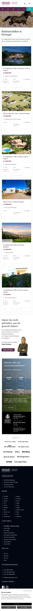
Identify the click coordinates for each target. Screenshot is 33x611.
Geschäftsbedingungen (9, 480)
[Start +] (10, 3)
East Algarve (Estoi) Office (10, 539)
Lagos (17, 503)
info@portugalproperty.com (10, 577)
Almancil (6, 498)
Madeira (6, 507)
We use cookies (6, 592)
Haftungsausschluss (8, 484)
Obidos (18, 507)
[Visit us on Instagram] (7, 587)
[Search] (29, 9)
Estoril (17, 500)
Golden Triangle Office (9, 532)
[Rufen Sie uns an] (25, 3)
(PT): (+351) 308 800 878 (9, 574)
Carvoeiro (18, 498)
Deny (8, 607)
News (5, 560)
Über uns (6, 553)
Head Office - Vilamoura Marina (11, 526)
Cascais (5, 500)
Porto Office (7, 530)
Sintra (5, 514)
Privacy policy (27, 590)
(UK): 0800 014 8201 (8, 569)
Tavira (17, 514)
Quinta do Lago (20, 509)
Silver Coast (6, 512)
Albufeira (6, 496)
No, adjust (24, 607)
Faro (5, 503)
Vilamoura (18, 516)
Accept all (16, 604)
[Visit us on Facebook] (3, 587)
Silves (17, 512)
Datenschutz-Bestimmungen (11, 482)
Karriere (6, 558)
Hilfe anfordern (8, 350)
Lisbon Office (7, 528)
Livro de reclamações (9, 486)
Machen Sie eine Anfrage (22, 63)
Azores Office (7, 544)
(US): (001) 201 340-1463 (9, 572)
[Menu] (29, 3)
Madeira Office (7, 541)
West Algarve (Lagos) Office (10, 535)
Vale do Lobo (7, 516)
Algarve (18, 496)
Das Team (6, 555)
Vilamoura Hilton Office (9, 537)
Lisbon (5, 505)
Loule (17, 505)
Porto (5, 509)
